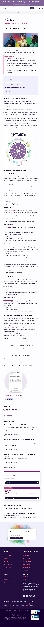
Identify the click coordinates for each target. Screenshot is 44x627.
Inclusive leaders (7, 227)
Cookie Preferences (18, 615)
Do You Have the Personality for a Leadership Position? (18, 517)
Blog (7, 12)
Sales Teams (25, 562)
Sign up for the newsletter (16, 537)
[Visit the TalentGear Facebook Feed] (24, 595)
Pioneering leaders (7, 176)
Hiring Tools (6, 579)
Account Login (26, 579)
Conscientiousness (7, 562)
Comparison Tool (26, 555)
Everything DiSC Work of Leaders (13, 327)
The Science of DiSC (7, 564)
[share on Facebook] (13, 409)
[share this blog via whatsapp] (16, 409)
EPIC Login (25, 581)
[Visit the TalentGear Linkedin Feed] (34, 595)
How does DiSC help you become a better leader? (15, 87)
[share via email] (7, 409)
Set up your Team (26, 567)
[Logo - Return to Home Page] (4, 8)
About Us (25, 578)
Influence (5, 559)
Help (4, 582)
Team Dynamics (26, 564)
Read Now (7, 434)
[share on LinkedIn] (4, 409)
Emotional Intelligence (27, 561)
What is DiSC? (6, 553)
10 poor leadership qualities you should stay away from (18, 510)
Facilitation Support (7, 578)
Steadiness (5, 561)
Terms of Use (17, 614)
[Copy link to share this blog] (10, 409)
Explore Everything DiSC (8, 567)
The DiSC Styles (6, 556)
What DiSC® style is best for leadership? (13, 82)
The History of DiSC (7, 565)
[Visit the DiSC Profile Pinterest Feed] (27, 595)
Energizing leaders (7, 193)
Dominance (5, 558)
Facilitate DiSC (26, 568)
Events (4, 581)
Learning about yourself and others (30, 556)
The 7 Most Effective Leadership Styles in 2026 (16, 508)
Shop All (24, 553)
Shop (32, 8)
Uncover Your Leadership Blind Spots (16, 425)
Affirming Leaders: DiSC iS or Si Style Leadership (20, 454)
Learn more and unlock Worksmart (21, 4)
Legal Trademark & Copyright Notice (10, 615)
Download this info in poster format (12, 395)
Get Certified (25, 570)
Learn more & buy (10, 482)
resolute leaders (12, 279)
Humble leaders (6, 246)
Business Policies (21, 614)
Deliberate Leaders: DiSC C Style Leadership (19, 439)
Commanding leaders (8, 300)
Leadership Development (28, 559)
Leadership (10, 399)
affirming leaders (13, 210)
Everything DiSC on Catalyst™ (29, 571)
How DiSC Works (7, 555)
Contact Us (25, 576)
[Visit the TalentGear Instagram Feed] (30, 595)
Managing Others (26, 558)
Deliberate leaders (7, 262)
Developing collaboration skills (29, 565)
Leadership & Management (15, 12)
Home (3, 12)
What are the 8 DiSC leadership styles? (13, 84)
